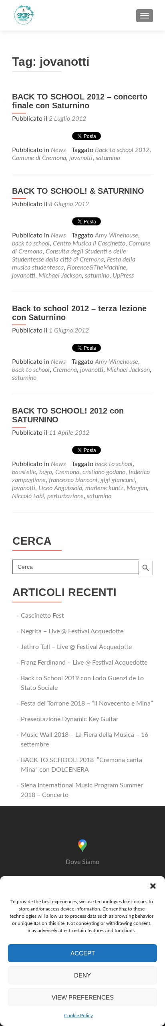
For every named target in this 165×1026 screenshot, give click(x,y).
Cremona (65, 370)
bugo (45, 472)
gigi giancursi (118, 480)
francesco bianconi (73, 480)
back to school (31, 243)
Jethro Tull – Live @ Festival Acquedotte (76, 647)
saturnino (108, 158)
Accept (82, 953)
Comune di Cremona (39, 158)
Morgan (137, 488)
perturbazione (65, 496)
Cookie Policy (78, 1015)
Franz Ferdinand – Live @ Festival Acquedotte (84, 662)
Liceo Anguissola (60, 488)
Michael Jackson (60, 275)
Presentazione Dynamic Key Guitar (70, 719)
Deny (82, 975)
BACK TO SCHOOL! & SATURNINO (78, 191)
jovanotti (81, 158)
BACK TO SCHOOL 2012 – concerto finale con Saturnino (79, 101)
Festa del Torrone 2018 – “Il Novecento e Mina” (87, 703)
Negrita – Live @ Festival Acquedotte (72, 631)
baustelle (24, 472)
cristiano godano (103, 472)
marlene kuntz (104, 488)
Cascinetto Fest (42, 615)
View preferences (83, 997)
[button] (153, 886)
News (58, 150)
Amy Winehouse (116, 235)
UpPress (123, 275)
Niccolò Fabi (28, 496)
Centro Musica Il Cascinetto (89, 243)
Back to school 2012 (122, 150)
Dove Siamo (82, 862)
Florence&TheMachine (96, 267)
